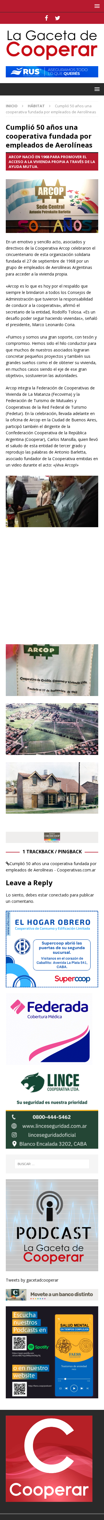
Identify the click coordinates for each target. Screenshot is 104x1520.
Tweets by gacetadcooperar (32, 1280)
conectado (59, 895)
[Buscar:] (52, 1164)
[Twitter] (58, 18)
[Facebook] (46, 18)
